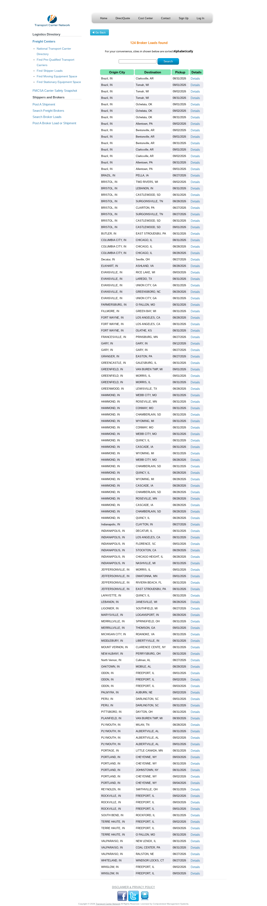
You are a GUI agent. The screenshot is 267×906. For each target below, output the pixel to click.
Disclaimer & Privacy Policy (133, 887)
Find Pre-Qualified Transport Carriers (55, 62)
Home (103, 18)
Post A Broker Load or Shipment (54, 123)
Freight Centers (44, 41)
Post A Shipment (44, 104)
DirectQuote (123, 18)
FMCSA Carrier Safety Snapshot (55, 90)
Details (195, 78)
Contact (165, 18)
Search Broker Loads (47, 117)
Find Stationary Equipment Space (59, 82)
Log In (200, 18)
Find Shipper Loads (50, 70)
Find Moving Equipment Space (57, 76)
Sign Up (183, 18)
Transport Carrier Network (108, 904)
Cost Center (145, 18)
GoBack (99, 32)
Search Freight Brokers (48, 110)
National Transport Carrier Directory (54, 51)
